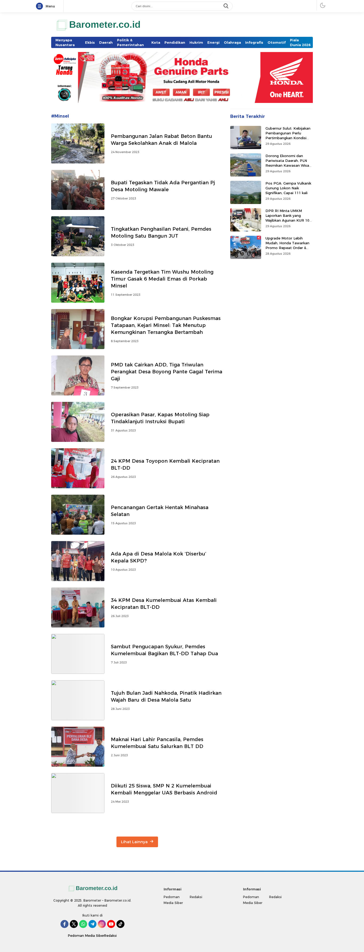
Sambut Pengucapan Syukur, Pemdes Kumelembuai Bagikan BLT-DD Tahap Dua (164, 650)
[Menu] (40, 6)
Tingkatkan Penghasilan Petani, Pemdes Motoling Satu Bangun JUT (161, 232)
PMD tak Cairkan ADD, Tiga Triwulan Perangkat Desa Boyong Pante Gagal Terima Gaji (166, 372)
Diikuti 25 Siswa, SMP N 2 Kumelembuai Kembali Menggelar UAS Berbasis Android (164, 789)
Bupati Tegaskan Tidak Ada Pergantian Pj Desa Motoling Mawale (163, 186)
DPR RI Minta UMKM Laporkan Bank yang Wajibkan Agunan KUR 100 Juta (288, 218)
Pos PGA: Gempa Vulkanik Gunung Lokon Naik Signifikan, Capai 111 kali (288, 188)
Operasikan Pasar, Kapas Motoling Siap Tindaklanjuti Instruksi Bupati (160, 418)
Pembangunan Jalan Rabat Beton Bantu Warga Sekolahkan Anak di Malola (161, 139)
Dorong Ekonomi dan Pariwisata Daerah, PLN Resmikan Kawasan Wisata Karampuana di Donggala (289, 163)
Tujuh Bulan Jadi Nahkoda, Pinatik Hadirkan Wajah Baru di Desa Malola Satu (166, 696)
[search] (226, 6)
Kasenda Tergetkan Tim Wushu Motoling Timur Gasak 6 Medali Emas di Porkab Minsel (162, 279)
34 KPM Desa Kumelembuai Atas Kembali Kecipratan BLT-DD (164, 603)
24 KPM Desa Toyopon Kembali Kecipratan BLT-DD (165, 464)
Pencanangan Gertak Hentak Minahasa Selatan (159, 510)
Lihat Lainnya (135, 841)
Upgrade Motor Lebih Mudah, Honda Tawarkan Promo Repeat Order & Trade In (287, 245)
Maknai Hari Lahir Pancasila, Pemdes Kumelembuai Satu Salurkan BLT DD (157, 742)
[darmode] (323, 5)
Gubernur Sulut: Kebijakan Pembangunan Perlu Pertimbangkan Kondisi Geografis (287, 135)
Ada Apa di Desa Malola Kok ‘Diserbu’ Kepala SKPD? (158, 557)
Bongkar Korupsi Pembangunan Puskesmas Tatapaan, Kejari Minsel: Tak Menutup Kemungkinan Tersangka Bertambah (166, 325)
